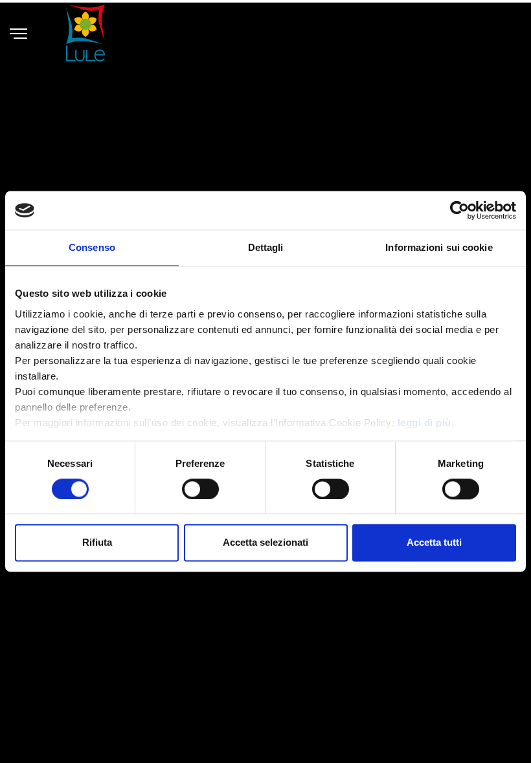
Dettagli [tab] (266, 247)
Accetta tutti (434, 542)
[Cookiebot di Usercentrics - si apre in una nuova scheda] (459, 210)
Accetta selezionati (265, 542)
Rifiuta (97, 542)
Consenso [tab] (92, 247)
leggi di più (424, 422)
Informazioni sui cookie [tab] (438, 247)
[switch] (200, 488)
